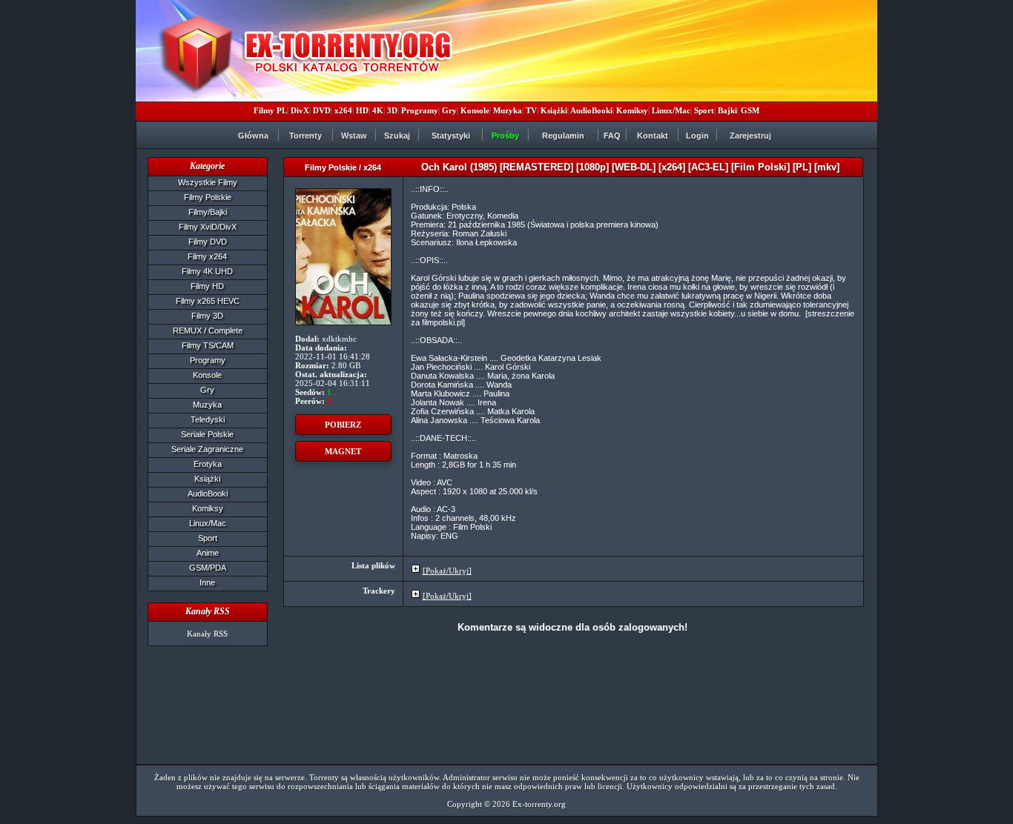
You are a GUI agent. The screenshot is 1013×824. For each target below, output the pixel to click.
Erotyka (208, 463)
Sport (704, 110)
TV (531, 110)
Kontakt (652, 135)
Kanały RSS (207, 633)
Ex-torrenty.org (539, 804)
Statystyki (451, 135)
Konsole (475, 110)
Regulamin (563, 135)
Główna (253, 135)
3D (392, 110)
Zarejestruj (750, 135)
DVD (322, 110)
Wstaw (354, 135)
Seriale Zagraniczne (207, 449)
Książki (554, 110)
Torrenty (305, 135)
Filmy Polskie (207, 197)
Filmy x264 (207, 256)
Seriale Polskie (207, 434)
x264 (343, 110)
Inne (207, 582)
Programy (419, 110)
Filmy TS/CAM (208, 345)
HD (362, 110)
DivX (300, 110)
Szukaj (397, 135)
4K (377, 110)
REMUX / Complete (207, 330)
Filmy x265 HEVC (208, 300)
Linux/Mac (671, 110)
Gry (449, 110)
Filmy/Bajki (207, 211)
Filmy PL (270, 110)
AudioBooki (591, 110)
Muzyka (507, 110)
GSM (750, 110)
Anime (208, 552)
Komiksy (632, 110)
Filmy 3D (207, 315)
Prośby (505, 135)
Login (697, 135)
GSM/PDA (207, 567)
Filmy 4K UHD (207, 271)
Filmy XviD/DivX (208, 226)
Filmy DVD (207, 241)
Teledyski (208, 419)
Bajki (727, 110)
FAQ (612, 135)
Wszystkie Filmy (207, 182)
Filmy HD (207, 286)
